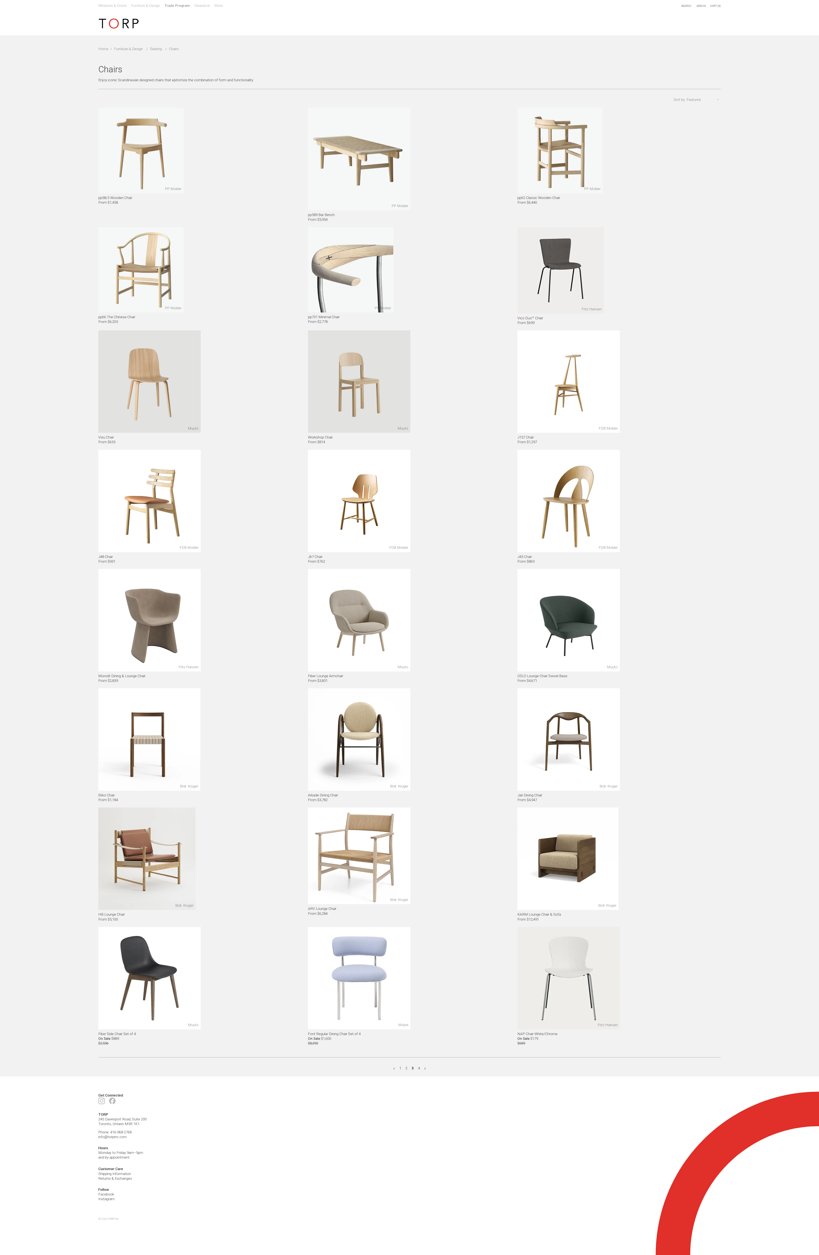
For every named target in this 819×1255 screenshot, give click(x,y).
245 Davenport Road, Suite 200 (122, 1119)
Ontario (118, 1124)
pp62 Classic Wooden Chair (538, 198)
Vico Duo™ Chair (530, 318)
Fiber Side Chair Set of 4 (117, 1034)
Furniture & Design (128, 49)
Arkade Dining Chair (323, 795)
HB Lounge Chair (111, 914)
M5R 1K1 (132, 1124)
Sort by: (680, 99)
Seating (156, 49)
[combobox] (668, 6)
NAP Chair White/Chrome (537, 1034)
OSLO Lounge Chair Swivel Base (542, 676)
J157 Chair (525, 437)
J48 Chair (105, 557)
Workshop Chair (320, 437)
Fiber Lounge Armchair (325, 676)
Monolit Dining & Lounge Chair (121, 676)
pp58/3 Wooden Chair (115, 198)
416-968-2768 (121, 1132)
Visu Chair (106, 437)
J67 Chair (315, 557)
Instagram (106, 1199)
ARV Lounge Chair (322, 908)
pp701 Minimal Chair (324, 317)
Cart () (715, 5)
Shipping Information (114, 1174)
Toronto (104, 1124)
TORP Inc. (113, 1218)
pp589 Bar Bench (321, 215)
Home (103, 49)
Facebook (106, 1194)
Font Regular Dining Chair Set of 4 (334, 1034)
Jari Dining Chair (529, 795)
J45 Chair (524, 557)
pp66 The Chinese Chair (116, 317)
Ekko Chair (106, 795)
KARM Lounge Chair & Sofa (539, 914)
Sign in (701, 5)
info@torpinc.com (112, 1137)
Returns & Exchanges (115, 1178)
